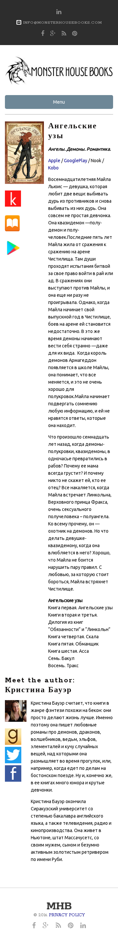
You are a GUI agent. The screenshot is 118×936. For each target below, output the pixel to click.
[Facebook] (43, 34)
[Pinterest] (74, 34)
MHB (59, 906)
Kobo (53, 167)
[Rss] (64, 34)
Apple (54, 160)
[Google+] (53, 34)
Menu (59, 102)
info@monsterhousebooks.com (62, 22)
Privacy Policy (67, 915)
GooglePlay (75, 160)
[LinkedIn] (59, 12)
